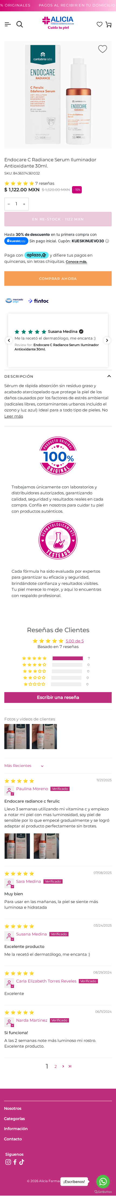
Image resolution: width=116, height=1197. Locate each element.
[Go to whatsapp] (103, 1181)
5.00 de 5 (75, 640)
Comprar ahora (58, 278)
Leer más (13, 416)
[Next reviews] (107, 340)
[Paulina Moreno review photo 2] (46, 846)
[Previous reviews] (8, 340)
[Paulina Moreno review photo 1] (17, 846)
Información (16, 1128)
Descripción (18, 376)
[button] (19, 183)
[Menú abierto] (12, 24)
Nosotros (12, 1108)
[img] (19, 780)
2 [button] (55, 1066)
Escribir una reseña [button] (58, 697)
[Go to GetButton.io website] (103, 1191)
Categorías (14, 1118)
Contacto (13, 1138)
